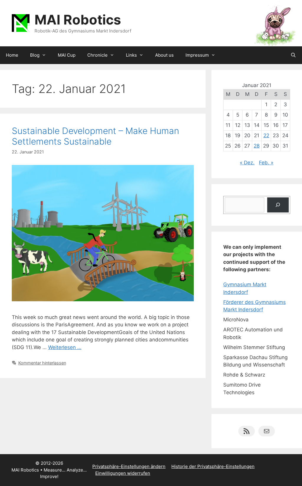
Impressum (197, 55)
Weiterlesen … (64, 347)
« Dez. (247, 163)
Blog (35, 55)
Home (12, 55)
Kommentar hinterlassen (42, 362)
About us (164, 55)
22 (266, 135)
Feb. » (266, 163)
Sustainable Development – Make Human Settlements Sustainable (95, 136)
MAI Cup (67, 55)
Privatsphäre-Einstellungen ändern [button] (128, 466)
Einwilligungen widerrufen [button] (122, 473)
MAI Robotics (78, 20)
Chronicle (97, 55)
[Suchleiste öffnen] (293, 55)
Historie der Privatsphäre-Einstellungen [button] (213, 466)
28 (257, 146)
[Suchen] (278, 204)
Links (131, 55)
